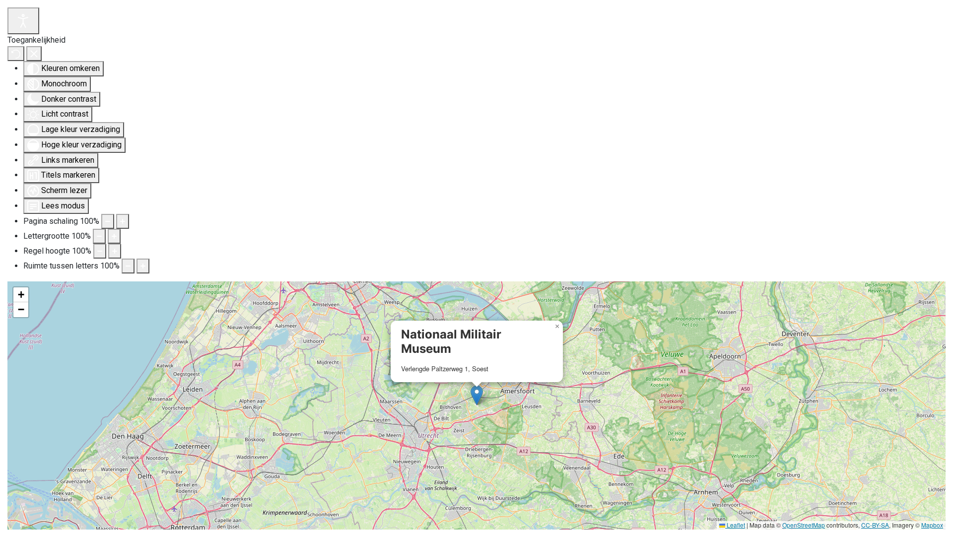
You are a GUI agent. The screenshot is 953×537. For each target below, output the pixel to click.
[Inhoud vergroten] (122, 221)
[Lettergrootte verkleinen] (99, 236)
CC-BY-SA (875, 525)
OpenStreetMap (803, 525)
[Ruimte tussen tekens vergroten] (142, 266)
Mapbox (932, 525)
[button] (477, 395)
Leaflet (735, 525)
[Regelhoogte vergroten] (114, 251)
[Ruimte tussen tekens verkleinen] (128, 266)
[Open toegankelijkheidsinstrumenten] (23, 20)
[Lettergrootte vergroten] (114, 236)
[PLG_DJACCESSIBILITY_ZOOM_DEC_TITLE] (107, 221)
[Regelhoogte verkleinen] (99, 251)
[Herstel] (15, 53)
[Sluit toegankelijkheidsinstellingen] (34, 53)
